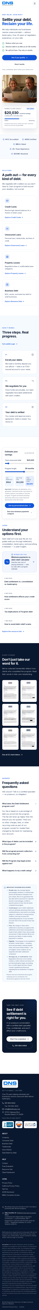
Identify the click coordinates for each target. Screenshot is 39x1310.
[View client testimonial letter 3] (10, 715)
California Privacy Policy (10, 1186)
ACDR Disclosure (8, 1192)
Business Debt (7, 1144)
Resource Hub (7, 1169)
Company (5, 1137)
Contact (5, 1163)
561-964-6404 (21, 1046)
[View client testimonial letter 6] (28, 739)
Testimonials (6, 1147)
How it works (19, 64)
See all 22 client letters (11, 755)
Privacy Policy (7, 1183)
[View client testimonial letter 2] (28, 691)
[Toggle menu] (34, 3)
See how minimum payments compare (18, 513)
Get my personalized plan (18, 505)
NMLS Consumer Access (11, 1195)
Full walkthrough (8, 344)
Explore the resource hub (12, 631)
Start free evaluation (18, 1039)
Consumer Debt (7, 1140)
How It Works (7, 1150)
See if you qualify (18, 57)
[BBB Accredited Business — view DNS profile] (8, 1124)
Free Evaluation (7, 1166)
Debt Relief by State (9, 1153)
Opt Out (5, 1189)
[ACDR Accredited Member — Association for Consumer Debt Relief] (19, 1124)
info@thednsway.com (12, 1109)
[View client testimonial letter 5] (10, 739)
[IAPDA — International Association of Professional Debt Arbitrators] (30, 1124)
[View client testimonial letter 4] (28, 715)
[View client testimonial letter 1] (10, 691)
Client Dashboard (8, 1172)
